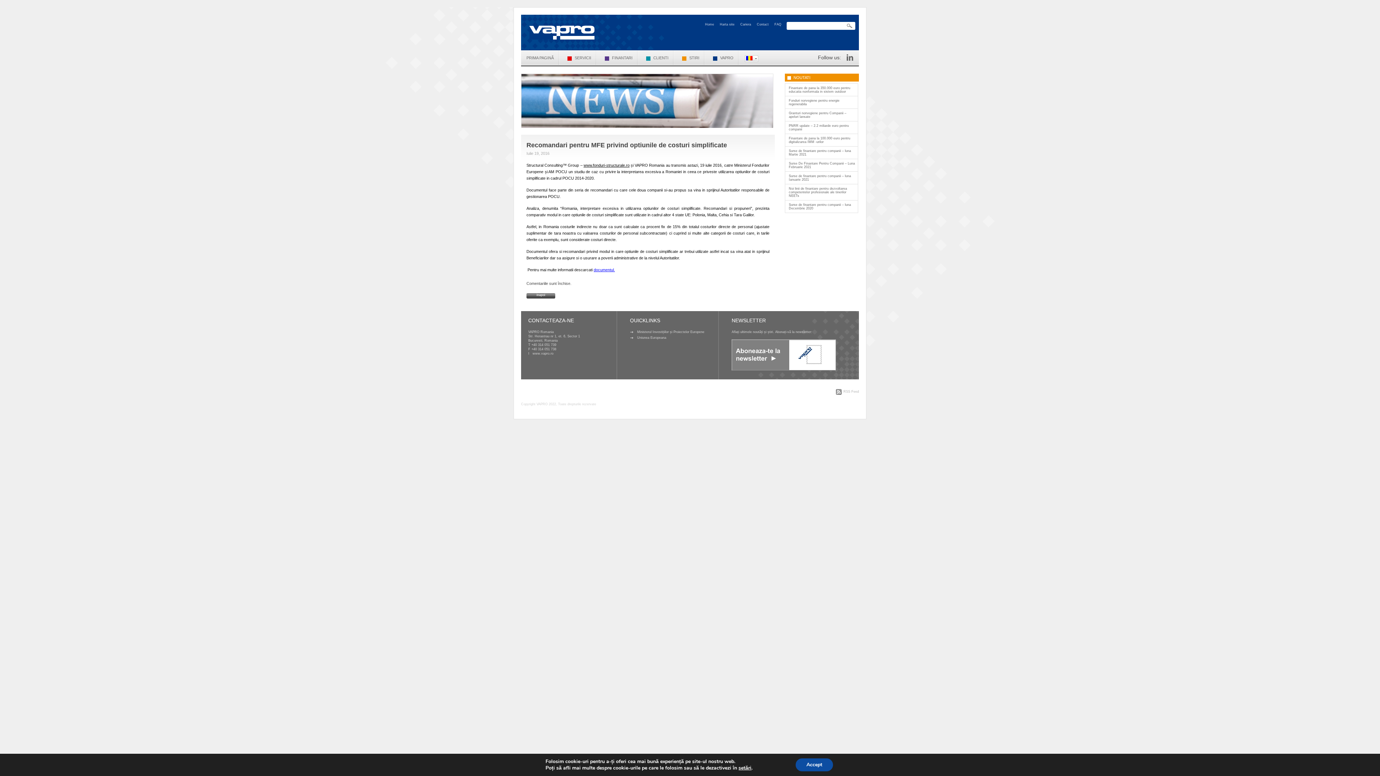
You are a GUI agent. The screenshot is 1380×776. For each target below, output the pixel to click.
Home (709, 24)
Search (849, 26)
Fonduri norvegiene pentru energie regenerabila (814, 102)
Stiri (694, 58)
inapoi (541, 295)
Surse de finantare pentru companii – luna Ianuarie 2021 (820, 177)
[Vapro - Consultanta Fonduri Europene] (562, 33)
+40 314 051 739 (544, 345)
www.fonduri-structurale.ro (607, 165)
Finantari (622, 58)
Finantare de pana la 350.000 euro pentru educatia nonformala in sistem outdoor (819, 89)
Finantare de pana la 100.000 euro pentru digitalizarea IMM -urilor (819, 140)
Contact (763, 24)
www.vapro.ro (543, 353)
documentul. (604, 270)
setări (745, 768)
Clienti (660, 58)
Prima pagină (540, 58)
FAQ (777, 24)
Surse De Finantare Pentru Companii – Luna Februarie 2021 (822, 165)
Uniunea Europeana (651, 338)
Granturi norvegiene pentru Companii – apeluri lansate (817, 115)
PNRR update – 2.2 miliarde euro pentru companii (819, 127)
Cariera (745, 24)
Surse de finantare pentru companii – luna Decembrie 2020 (820, 206)
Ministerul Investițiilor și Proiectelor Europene (670, 332)
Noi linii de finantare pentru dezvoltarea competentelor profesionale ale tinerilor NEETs (818, 192)
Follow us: (829, 57)
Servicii (583, 58)
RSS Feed (851, 391)
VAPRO (726, 58)
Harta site (727, 24)
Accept (814, 764)
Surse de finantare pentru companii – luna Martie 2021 (820, 152)
